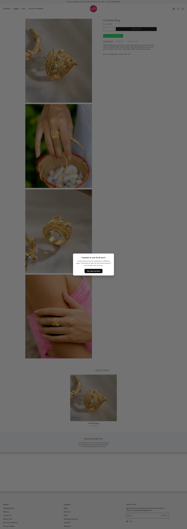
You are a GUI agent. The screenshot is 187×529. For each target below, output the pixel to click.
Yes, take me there (93, 271)
